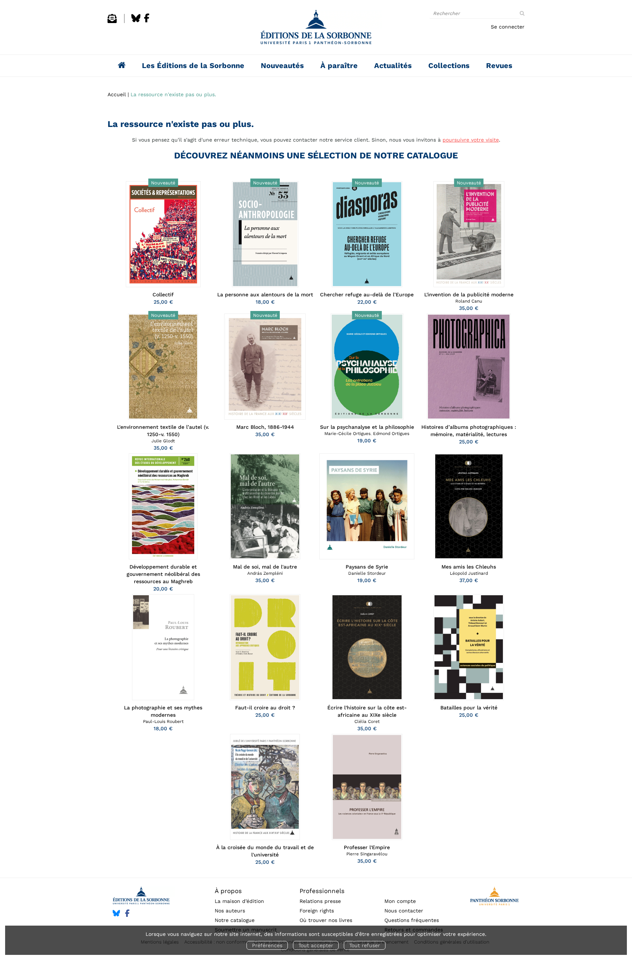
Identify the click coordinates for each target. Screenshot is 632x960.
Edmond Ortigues (391, 433)
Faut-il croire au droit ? (265, 707)
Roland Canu (468, 301)
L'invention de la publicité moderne (469, 294)
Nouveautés (282, 65)
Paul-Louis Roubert (163, 721)
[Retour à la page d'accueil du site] (316, 29)
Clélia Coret (367, 721)
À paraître (339, 65)
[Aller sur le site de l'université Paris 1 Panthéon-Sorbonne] (494, 897)
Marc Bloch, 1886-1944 (265, 427)
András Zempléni (265, 573)
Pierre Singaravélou (366, 853)
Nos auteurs (230, 911)
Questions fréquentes (411, 920)
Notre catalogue (235, 920)
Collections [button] (449, 65)
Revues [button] (499, 65)
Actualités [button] (393, 65)
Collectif (163, 294)
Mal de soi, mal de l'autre (265, 567)
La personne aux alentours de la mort (265, 294)
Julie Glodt (163, 440)
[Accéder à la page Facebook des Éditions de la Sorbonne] (146, 21)
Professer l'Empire (367, 847)
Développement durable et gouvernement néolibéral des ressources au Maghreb (163, 574)
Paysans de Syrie (367, 567)
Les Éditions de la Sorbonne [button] (193, 65)
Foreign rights (317, 911)
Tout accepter (315, 945)
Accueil (117, 94)
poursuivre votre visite (471, 140)
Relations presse (320, 901)
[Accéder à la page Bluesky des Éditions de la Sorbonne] (135, 21)
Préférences (267, 945)
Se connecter (507, 27)
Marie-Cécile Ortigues (347, 433)
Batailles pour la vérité (468, 707)
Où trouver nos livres (326, 920)
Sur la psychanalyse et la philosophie (367, 427)
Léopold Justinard (469, 573)
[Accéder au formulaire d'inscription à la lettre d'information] (112, 21)
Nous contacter (403, 911)
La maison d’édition (239, 901)
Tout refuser (364, 945)
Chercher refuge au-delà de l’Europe (367, 294)
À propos (228, 891)
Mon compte (400, 901)
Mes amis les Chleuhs (468, 567)
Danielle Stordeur (367, 573)
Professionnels (322, 891)
